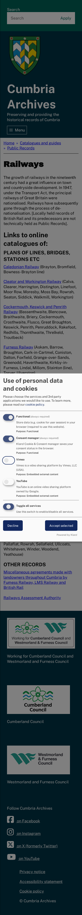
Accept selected (61, 525)
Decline (12, 525)
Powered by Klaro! (67, 534)
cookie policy (34, 404)
